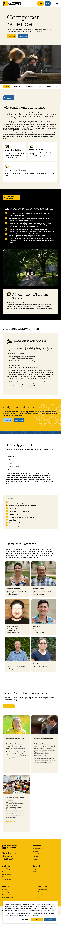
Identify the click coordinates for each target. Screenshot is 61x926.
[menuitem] (38, 848)
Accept (37, 919)
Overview (6, 86)
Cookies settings (24, 919)
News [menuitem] (39, 897)
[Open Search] (52, 3)
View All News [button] (9, 706)
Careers (40, 86)
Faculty (49, 86)
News (57, 86)
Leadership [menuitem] (40, 894)
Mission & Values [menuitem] (42, 892)
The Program (17, 86)
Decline (50, 919)
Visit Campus (23, 36)
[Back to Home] (12, 3)
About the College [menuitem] (42, 889)
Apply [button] (40, 3)
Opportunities (29, 86)
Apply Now (12, 36)
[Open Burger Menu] (57, 3)
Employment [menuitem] (41, 899)
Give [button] (47, 3)
